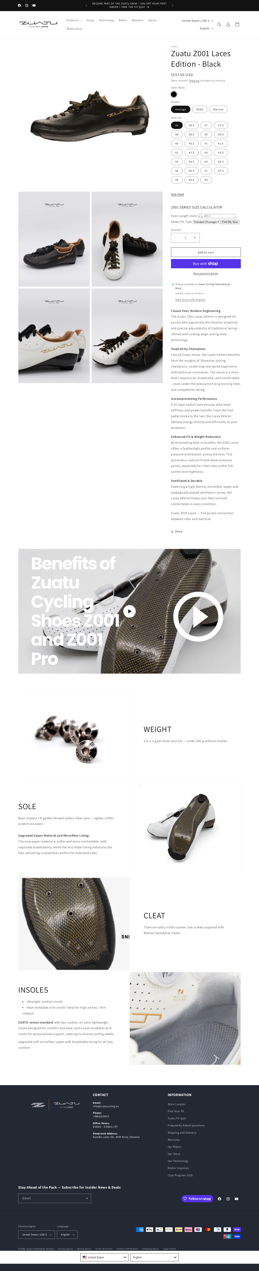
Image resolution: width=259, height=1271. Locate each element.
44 (176, 161)
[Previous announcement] (86, 5)
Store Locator (177, 1104)
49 (206, 180)
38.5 (191, 134)
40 (176, 143)
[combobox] (104, 1257)
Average (180, 109)
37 (206, 125)
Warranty (174, 1139)
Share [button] (179, 531)
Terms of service (103, 1248)
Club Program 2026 (180, 1175)
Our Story (174, 1154)
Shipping (194, 80)
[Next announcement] (172, 5)
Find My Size (230, 221)
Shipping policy (150, 1248)
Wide (199, 109)
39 (206, 134)
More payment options (205, 273)
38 (176, 134)
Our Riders (175, 1147)
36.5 (191, 125)
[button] (74, 20)
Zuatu (30, 1248)
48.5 (191, 180)
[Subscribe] (86, 1198)
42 (176, 152)
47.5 (221, 171)
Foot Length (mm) (184, 216)
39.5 (221, 134)
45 (206, 161)
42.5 (191, 152)
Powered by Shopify (43, 1248)
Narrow (218, 109)
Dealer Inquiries (178, 1168)
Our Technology (178, 1161)
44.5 (191, 161)
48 (176, 180)
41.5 (220, 143)
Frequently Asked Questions (186, 1125)
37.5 (221, 125)
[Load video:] (129, 611)
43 (206, 152)
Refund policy (84, 1248)
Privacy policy (65, 1248)
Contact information (127, 1248)
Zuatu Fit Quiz (177, 1118)
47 (206, 171)
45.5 (221, 161)
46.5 (191, 171)
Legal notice (169, 1248)
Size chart (177, 194)
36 (176, 125)
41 (206, 143)
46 (176, 171)
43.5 (221, 152)
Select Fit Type (181, 222)
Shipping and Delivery (182, 1132)
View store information (190, 299)
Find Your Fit (176, 1111)
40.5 (191, 143)
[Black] (174, 94)
